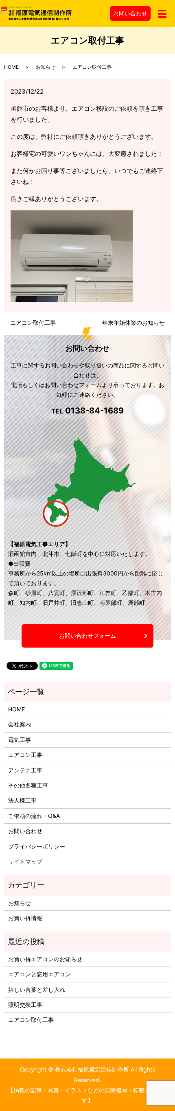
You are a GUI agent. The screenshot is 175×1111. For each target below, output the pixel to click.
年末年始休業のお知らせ (133, 322)
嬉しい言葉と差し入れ (36, 989)
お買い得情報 (25, 917)
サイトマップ (25, 861)
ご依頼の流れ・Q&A (34, 815)
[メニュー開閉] (162, 14)
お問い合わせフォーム (87, 635)
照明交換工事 (25, 1004)
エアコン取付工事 (33, 322)
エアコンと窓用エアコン (39, 974)
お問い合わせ (130, 13)
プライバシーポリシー (36, 846)
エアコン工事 (25, 754)
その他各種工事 (28, 785)
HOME (11, 67)
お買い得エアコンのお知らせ (45, 959)
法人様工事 (22, 800)
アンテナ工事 (25, 770)
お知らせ (45, 67)
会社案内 (19, 724)
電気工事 (19, 739)
